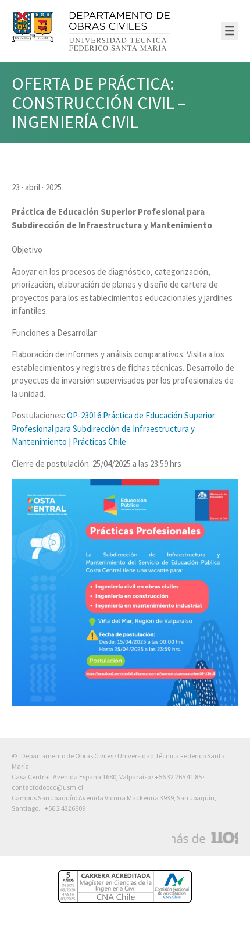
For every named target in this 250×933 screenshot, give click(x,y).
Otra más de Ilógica (205, 838)
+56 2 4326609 (64, 808)
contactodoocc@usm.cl (47, 787)
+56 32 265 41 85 (178, 776)
